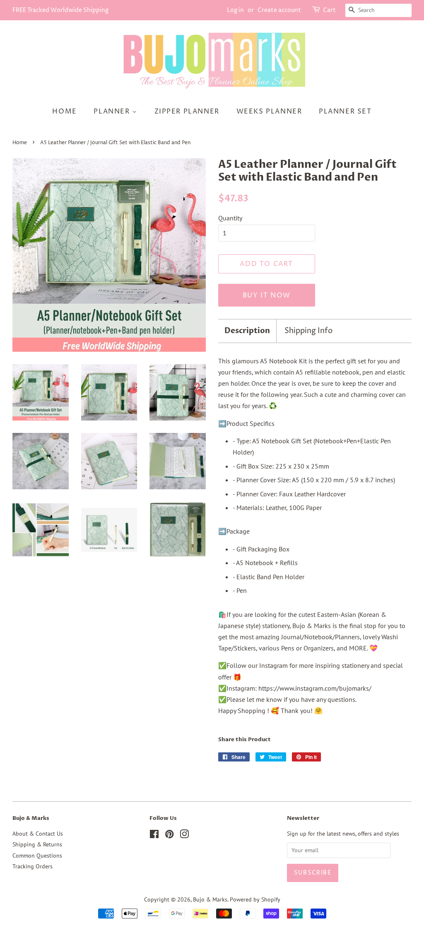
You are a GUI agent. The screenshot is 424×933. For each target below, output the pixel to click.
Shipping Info (308, 331)
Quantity (230, 218)
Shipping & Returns (37, 844)
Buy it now (267, 295)
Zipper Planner (186, 111)
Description (247, 331)
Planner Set (345, 111)
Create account (279, 10)
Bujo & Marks (210, 899)
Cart (329, 10)
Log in (235, 10)
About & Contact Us (37, 833)
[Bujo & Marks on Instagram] (184, 835)
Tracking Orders (32, 866)
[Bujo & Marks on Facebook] (154, 835)
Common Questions (37, 855)
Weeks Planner (269, 111)
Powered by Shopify (255, 899)
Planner (113, 111)
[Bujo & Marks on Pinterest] (169, 835)
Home (64, 111)
